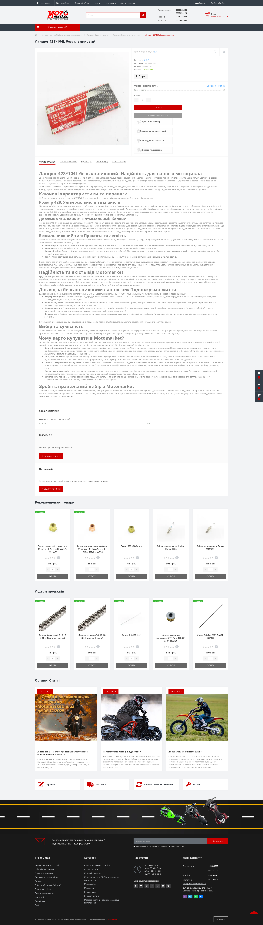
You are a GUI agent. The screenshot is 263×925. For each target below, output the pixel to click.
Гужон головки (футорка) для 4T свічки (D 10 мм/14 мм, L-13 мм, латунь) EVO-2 (92, 549)
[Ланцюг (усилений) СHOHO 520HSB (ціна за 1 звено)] (52, 617)
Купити (158, 107)
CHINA (146, 60)
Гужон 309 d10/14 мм (131, 546)
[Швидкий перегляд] (66, 521)
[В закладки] (66, 512)
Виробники (40, 901)
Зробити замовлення (219, 16)
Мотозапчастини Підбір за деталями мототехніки (62, 35)
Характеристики (68, 161)
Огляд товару (47, 161)
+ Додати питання (51, 488)
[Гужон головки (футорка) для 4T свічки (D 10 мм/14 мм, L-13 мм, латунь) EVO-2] (92, 528)
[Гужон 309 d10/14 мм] (131, 528)
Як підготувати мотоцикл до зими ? (122, 751)
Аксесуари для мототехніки (97, 865)
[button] (63, 3)
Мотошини (89, 888)
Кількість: (138, 95)
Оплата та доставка (152, 150)
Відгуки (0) (86, 161)
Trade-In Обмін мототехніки (158, 784)
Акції (37, 905)
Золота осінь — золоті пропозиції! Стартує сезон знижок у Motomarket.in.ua (62, 753)
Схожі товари (119, 161)
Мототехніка (90, 884)
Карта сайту (40, 897)
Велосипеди (90, 892)
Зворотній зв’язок (82, 3)
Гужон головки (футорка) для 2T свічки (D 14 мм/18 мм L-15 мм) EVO (53, 549)
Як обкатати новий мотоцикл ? (184, 751)
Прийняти (220, 919)
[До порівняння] (66, 516)
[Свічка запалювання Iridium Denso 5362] (171, 528)
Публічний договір (150, 121)
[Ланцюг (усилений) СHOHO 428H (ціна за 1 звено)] (92, 617)
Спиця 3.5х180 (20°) (131, 635)
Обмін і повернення (44, 869)
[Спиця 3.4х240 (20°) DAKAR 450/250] (210, 617)
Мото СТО (198, 784)
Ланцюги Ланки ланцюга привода (126, 35)
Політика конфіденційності (156, 846)
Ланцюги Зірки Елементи (97, 35)
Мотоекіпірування (93, 873)
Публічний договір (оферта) (48, 885)
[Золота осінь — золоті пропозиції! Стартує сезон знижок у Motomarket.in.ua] (66, 717)
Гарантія (50, 784)
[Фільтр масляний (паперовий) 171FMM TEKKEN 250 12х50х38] (171, 617)
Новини (97, 3)
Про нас (38, 881)
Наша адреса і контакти (152, 140)
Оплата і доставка (127, 3)
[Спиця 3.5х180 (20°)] (131, 617)
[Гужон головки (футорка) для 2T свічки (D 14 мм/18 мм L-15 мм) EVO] (52, 528)
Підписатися (217, 841)
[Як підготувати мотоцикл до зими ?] (131, 717)
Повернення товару (44, 893)
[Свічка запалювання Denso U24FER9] (210, 528)
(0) (155, 51)
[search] (143, 15)
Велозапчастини (92, 896)
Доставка (101, 784)
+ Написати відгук (51, 456)
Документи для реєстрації (153, 131)
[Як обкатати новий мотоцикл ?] (197, 717)
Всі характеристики (216, 85)
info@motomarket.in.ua (194, 883)
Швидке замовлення (158, 115)
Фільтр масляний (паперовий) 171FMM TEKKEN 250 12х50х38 (170, 638)
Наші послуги (110, 3)
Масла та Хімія (91, 869)
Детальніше (112, 919)
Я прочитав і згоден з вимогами (160, 846)
